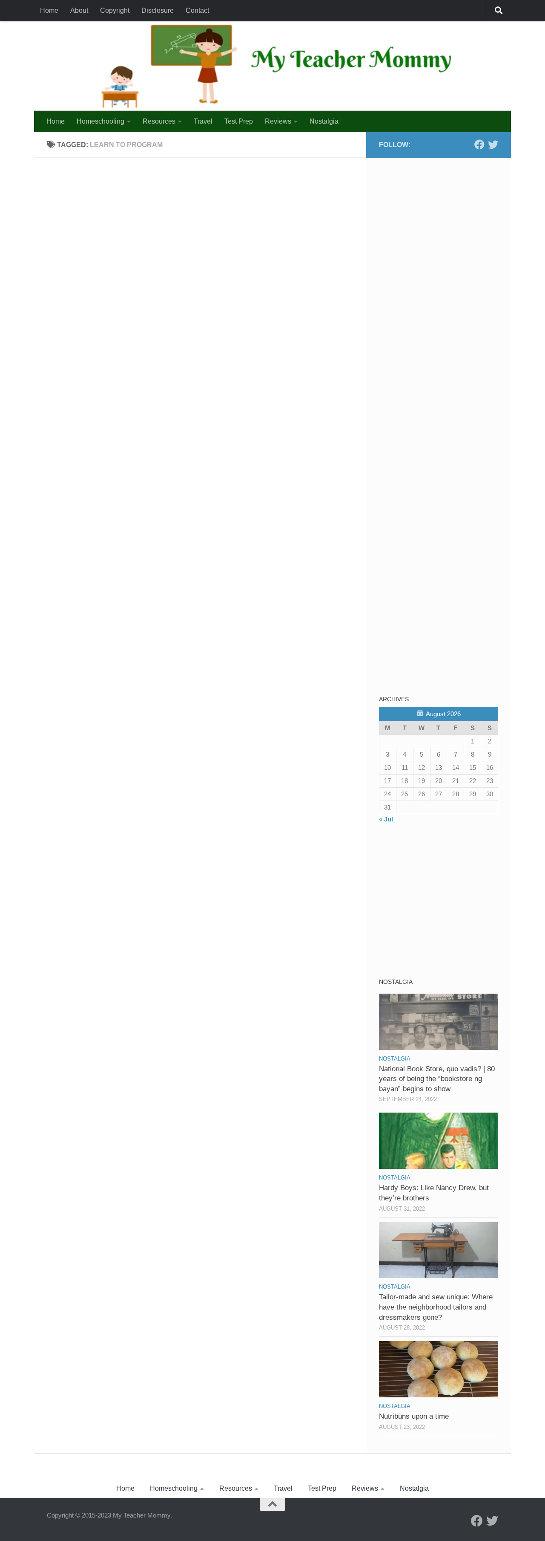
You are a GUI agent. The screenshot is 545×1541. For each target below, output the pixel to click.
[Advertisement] (443, 224)
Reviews (278, 121)
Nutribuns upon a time (414, 1416)
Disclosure (157, 10)
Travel (203, 121)
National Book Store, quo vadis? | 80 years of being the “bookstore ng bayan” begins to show (437, 1079)
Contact (197, 10)
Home (49, 10)
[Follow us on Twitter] (493, 144)
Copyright (114, 10)
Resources (159, 121)
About (79, 10)
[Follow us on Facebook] (479, 144)
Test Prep (238, 121)
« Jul (386, 819)
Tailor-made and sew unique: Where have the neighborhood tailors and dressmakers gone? (436, 1307)
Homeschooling (100, 121)
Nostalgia (324, 121)
